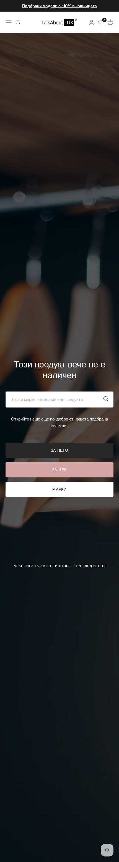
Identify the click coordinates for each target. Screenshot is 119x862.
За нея (59, 469)
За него (59, 450)
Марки (59, 489)
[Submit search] (106, 399)
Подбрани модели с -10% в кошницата (59, 5)
